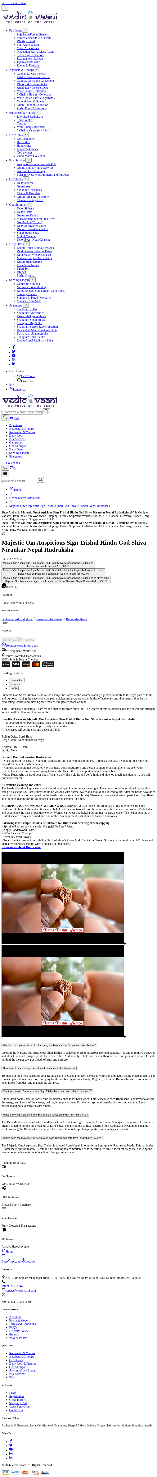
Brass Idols (23, 142)
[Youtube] (14, 356)
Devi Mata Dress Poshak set (34, 254)
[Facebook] (14, 347)
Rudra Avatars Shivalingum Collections (41, 290)
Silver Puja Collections (30, 55)
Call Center (28, 376)
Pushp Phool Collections (32, 108)
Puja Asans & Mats (28, 44)
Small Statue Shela (28, 232)
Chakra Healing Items (30, 200)
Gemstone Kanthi (27, 215)
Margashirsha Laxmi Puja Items (36, 218)
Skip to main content (14, 3)
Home (17, 489)
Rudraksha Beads (76, 619)
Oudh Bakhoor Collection (32, 104)
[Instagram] (14, 360)
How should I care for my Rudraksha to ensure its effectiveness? (39, 1068)
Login (12, 1392)
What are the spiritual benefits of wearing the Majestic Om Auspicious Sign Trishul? (49, 1045)
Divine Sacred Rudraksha (24, 497)
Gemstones (16, 179)
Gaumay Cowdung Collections (35, 80)
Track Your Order (19, 1406)
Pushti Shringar (26, 275)
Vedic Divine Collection (31, 91)
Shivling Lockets (27, 294)
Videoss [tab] (15, 684)
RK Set (21, 272)
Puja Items (15, 30)
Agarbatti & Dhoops (21, 69)
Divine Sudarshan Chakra (32, 229)
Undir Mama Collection (31, 156)
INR (12, 384)
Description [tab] (17, 680)
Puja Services (17, 160)
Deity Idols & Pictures (22, 1363)
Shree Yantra (24, 120)
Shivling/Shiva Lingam (23, 1370)
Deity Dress (16, 244)
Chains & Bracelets (28, 193)
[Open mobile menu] (5, 474)
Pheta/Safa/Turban (28, 265)
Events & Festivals (28, 65)
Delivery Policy (18, 1330)
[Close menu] (5, 8)
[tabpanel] (78, 771)
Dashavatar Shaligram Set (32, 333)
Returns (14, 1334)
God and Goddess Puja (31, 171)
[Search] (46, 411)
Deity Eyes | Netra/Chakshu (34, 239)
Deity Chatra (24, 211)
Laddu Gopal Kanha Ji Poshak (35, 247)
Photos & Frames (27, 149)
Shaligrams (16, 305)
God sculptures (26, 138)
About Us (15, 1317)
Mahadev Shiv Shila (29, 301)
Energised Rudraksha (30, 116)
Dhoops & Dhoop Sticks (32, 84)
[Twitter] (14, 352)
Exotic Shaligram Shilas (31, 316)
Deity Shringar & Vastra (31, 225)
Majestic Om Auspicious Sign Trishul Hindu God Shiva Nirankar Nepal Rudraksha (59, 506)
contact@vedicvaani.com (20, 1290)
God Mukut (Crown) (29, 222)
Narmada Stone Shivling (32, 287)
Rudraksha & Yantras (22, 112)
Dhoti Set (22, 268)
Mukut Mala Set (26, 236)
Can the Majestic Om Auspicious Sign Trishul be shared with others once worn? (47, 1091)
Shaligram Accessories (30, 312)
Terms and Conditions (22, 1324)
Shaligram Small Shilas (31, 319)
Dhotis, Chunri (26, 41)
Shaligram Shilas (27, 309)
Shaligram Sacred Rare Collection (37, 326)
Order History (17, 1399)
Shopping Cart (18, 1403)
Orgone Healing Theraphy (33, 196)
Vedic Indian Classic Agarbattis (36, 98)
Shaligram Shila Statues (31, 337)
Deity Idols (16, 134)
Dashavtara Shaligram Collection (37, 330)
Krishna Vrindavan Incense (33, 77)
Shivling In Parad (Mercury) (34, 297)
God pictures (24, 152)
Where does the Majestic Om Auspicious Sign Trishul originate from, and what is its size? (52, 1137)
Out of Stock (10, 640)
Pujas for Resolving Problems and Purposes (43, 174)
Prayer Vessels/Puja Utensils (34, 37)
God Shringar (17, 204)
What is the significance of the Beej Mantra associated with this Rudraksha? (45, 1114)
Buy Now (29, 640)
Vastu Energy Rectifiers (31, 127)
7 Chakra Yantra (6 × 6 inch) (34, 130)
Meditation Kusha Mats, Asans (35, 51)
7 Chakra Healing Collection (34, 94)
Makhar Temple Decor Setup (34, 258)
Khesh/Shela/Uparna (29, 261)
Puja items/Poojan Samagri (33, 34)
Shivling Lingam (19, 280)
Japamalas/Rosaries (28, 62)
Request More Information (22, 645)
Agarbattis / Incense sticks (32, 87)
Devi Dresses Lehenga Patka (34, 251)
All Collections (11, 462)
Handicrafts (24, 145)
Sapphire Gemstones (29, 189)
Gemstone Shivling (28, 283)
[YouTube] (11, 1450)
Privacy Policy (18, 1337)
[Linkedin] (14, 364)
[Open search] (5, 417)
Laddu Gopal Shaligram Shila (35, 340)
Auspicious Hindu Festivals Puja (36, 164)
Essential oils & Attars (30, 58)
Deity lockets (25, 182)
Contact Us (16, 1410)
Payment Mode (18, 1320)
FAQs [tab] (14, 688)
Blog (12, 1377)
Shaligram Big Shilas (29, 323)
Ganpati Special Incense (31, 73)
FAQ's (13, 1327)
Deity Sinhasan (26, 208)
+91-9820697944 (12, 1286)
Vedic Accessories (28, 48)
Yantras (21, 123)
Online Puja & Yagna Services (35, 167)
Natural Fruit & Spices (30, 101)
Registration (16, 1396)
